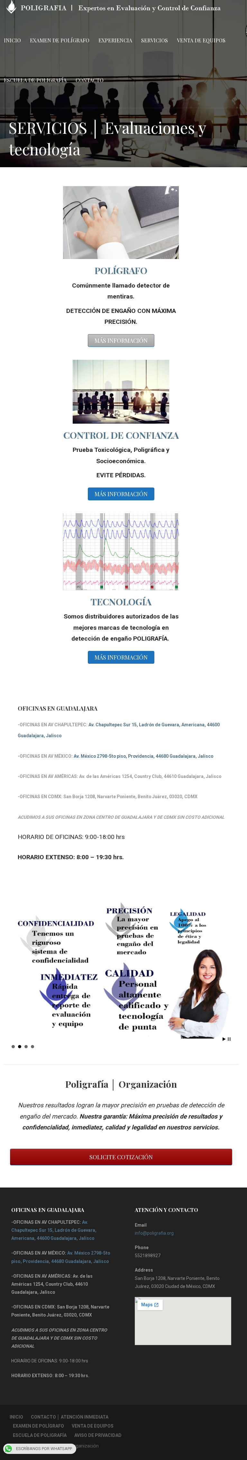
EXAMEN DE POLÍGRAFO (59, 40)
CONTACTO (90, 80)
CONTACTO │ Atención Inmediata (69, 1417)
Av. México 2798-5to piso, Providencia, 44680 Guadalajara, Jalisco (143, 756)
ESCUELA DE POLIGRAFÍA (35, 80)
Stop (229, 1039)
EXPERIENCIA (115, 40)
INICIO (12, 40)
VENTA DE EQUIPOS (201, 40)
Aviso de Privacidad (98, 1435)
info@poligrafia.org (154, 1233)
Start (224, 1039)
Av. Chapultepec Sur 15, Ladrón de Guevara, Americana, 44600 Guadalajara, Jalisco (53, 1230)
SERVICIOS (154, 40)
